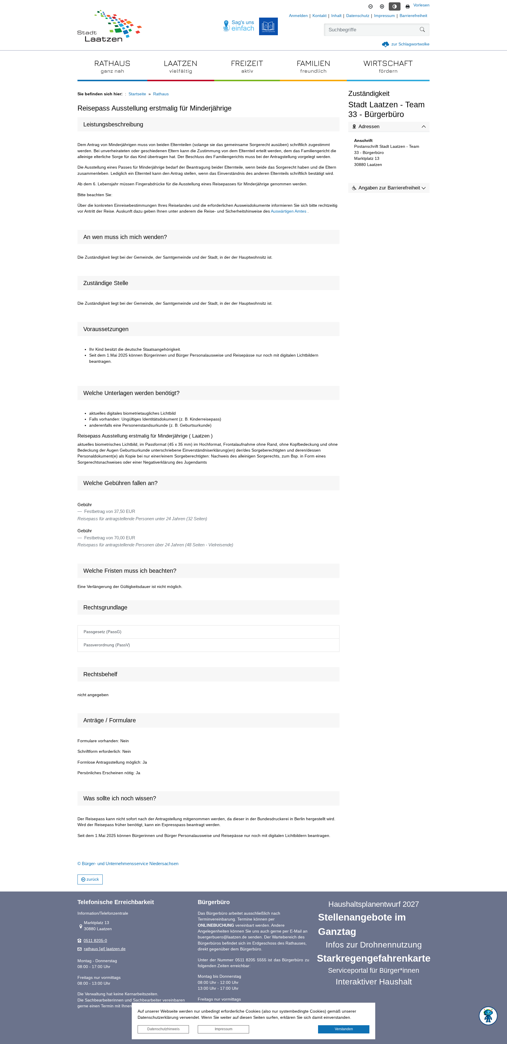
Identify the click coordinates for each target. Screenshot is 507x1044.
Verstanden (344, 1029)
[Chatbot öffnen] (488, 1015)
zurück (93, 879)
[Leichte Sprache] (268, 26)
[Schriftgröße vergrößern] (382, 6)
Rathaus (161, 94)
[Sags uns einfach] (238, 26)
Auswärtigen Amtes (288, 211)
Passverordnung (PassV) (107, 645)
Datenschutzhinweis (163, 1029)
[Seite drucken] (407, 6)
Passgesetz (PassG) (102, 632)
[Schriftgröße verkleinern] (370, 6)
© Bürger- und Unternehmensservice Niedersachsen (127, 863)
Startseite (137, 94)
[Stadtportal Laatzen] (109, 26)
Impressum (223, 1029)
